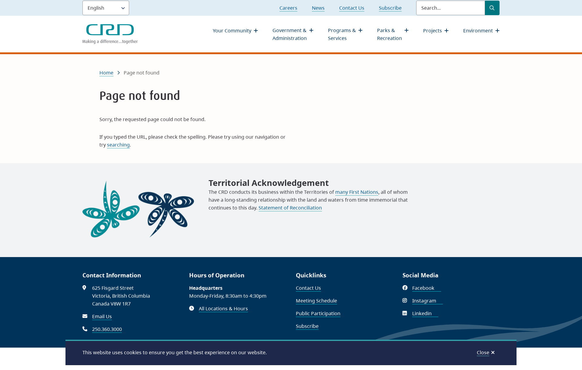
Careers (288, 8)
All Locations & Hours (223, 308)
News (318, 8)
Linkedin (425, 313)
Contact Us (351, 8)
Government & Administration (290, 34)
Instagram (427, 300)
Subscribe (390, 8)
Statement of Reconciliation (290, 207)
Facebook (426, 288)
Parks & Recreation (389, 34)
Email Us (102, 316)
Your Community (232, 30)
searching (118, 144)
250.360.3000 (107, 329)
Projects (432, 30)
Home (106, 72)
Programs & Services (342, 34)
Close (483, 352)
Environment (478, 30)
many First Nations (356, 192)
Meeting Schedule (316, 300)
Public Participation (318, 313)
